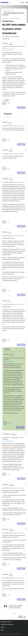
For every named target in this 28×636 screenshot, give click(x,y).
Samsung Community (8, 11)
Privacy (3, 627)
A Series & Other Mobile (7, 50)
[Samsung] (4, 2)
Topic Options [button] (23, 15)
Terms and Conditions (7, 624)
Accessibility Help (6, 621)
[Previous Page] (5, 117)
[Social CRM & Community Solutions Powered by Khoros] (22, 616)
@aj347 (11, 364)
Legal (2, 630)
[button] (23, 43)
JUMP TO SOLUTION (14, 18)
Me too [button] (7, 100)
